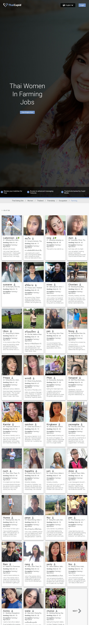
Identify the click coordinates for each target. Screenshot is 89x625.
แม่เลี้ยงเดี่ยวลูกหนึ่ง (31, 622)
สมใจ (27, 238)
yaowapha (73, 424)
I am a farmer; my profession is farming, (55, 529)
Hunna (6, 517)
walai (28, 611)
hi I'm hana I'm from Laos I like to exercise (12, 529)
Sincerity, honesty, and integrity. (77, 295)
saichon (29, 424)
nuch (5, 471)
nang (27, 564)
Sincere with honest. (9, 249)
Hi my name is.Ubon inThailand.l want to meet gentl (12, 342)
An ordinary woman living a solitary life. (77, 435)
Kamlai (7, 424)
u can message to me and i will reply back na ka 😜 (77, 482)
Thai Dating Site (18, 201)
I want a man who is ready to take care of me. (12, 622)
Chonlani (73, 284)
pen (70, 517)
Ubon (5, 331)
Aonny (6, 611)
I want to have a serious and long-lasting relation (12, 575)
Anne (71, 471)
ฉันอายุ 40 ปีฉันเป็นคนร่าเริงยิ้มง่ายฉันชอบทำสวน (34, 343)
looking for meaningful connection (55, 389)
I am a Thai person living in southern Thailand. (77, 575)
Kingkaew (52, 424)
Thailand (40, 201)
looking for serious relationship (12, 389)
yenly (49, 564)
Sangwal (73, 377)
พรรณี (28, 378)
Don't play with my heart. (76, 249)
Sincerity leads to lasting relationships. (55, 435)
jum (49, 471)
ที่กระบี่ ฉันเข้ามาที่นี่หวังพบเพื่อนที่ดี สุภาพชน (34, 529)
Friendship (51, 201)
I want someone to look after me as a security (55, 295)
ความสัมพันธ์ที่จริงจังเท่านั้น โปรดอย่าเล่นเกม (34, 250)
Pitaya (6, 377)
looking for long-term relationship (55, 622)
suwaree (7, 284)
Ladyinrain (8, 238)
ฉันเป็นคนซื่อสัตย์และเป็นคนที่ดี (55, 576)
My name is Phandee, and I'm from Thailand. (34, 390)
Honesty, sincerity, (52, 482)
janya (27, 517)
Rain (5, 564)
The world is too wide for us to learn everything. (55, 249)
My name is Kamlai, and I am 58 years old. (12, 435)
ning (49, 238)
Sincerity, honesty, (30, 482)
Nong (71, 331)
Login (82, 5)
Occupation (63, 201)
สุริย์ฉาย (29, 285)
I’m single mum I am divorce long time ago (12, 482)
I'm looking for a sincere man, (77, 342)
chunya (50, 611)
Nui (48, 517)
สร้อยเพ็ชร (30, 331)
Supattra (29, 471)
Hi (69, 529)
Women (30, 201)
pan (48, 331)
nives (49, 284)
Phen (49, 377)
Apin (70, 238)
